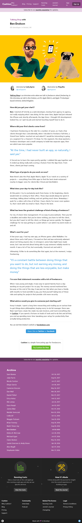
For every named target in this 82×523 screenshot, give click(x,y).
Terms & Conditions (69, 504)
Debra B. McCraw (13, 433)
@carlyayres (21, 89)
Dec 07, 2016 (55, 409)
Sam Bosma (11, 374)
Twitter (41, 331)
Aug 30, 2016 (55, 423)
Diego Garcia (12, 385)
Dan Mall (10, 391)
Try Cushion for (41, 347)
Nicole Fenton (12, 381)
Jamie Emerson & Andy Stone (18, 443)
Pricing (29, 4)
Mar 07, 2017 (55, 395)
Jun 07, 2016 (56, 436)
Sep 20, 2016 (56, 419)
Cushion (6, 4)
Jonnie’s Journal (48, 507)
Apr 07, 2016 (56, 447)
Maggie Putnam (13, 419)
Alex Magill (11, 447)
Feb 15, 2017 (56, 398)
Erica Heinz (11, 398)
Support (35, 4)
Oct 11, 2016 (56, 416)
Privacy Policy (68, 507)
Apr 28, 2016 (56, 443)
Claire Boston (12, 440)
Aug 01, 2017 (55, 378)
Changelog (46, 510)
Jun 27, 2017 (56, 381)
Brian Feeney (12, 423)
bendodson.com (43, 325)
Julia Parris (11, 378)
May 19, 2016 (55, 440)
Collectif (10, 416)
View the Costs (20, 490)
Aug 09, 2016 (55, 426)
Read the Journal (62, 490)
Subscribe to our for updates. (41, 10)
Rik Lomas (11, 402)
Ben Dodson (17, 23)
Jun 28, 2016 (56, 433)
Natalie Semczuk (13, 412)
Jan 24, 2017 (56, 402)
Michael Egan (12, 436)
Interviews (25, 504)
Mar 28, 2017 (55, 391)
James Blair (11, 409)
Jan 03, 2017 (56, 405)
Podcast (25, 507)
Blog (23, 4)
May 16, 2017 (55, 388)
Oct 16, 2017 (56, 374)
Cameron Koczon (13, 388)
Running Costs (47, 504)
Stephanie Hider (13, 450)
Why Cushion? (6, 504)
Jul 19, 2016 (56, 429)
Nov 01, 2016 (55, 412)
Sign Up (76, 4)
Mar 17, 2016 (55, 450)
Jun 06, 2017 (56, 385)
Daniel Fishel (11, 395)
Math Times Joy (13, 426)
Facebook (50, 331)
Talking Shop (16, 19)
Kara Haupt (11, 405)
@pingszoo (51, 89)
